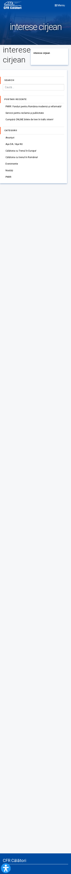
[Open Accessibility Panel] (6, 868)
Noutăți (9, 170)
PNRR (8, 177)
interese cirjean (42, 53)
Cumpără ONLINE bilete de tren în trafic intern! (29, 119)
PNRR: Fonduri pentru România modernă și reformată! (33, 106)
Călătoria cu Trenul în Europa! (20, 150)
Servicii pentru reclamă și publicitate (24, 113)
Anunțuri (9, 137)
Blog (8, 869)
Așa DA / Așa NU (14, 144)
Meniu (61, 5)
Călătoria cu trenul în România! (21, 157)
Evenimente (11, 163)
